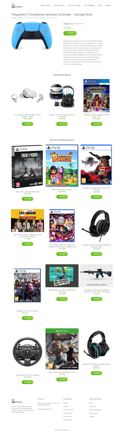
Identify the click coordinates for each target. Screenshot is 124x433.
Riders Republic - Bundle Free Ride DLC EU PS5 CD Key (62, 291)
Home (13, 18)
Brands (108, 5)
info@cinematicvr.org (44, 409)
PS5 (82, 24)
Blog (99, 5)
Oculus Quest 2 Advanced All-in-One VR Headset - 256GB (27, 116)
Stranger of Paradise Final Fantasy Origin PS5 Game (96, 189)
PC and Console (74, 5)
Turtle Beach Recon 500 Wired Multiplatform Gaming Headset (96, 246)
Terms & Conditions (95, 410)
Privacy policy (93, 413)
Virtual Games (59, 5)
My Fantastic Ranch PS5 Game (62, 189)
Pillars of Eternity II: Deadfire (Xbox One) (62, 372)
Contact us (92, 406)
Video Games (45, 5)
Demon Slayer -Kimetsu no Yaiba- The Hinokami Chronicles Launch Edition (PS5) (62, 246)
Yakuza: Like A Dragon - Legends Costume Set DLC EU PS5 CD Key (27, 236)
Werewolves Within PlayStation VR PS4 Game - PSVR (96, 116)
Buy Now (70, 33)
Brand (65, 403)
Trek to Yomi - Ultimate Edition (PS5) (27, 192)
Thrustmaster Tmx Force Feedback (27, 375)
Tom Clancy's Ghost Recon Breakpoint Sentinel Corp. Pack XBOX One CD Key (96, 291)
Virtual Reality (89, 5)
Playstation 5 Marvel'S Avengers (27, 311)
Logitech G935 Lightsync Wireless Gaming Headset (96, 365)
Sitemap (91, 416)
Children (65, 406)
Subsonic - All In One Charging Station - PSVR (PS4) (62, 116)
